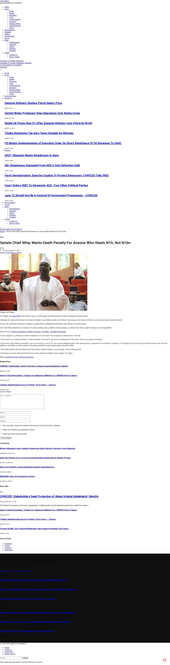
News (7, 9)
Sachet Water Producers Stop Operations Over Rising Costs (42, 113)
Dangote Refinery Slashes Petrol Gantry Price (33, 103)
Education (13, 15)
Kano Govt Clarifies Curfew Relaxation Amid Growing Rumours (27, 467)
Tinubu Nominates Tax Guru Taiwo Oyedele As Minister (39, 133)
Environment (9, 36)
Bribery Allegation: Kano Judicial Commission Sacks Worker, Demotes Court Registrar (37, 448)
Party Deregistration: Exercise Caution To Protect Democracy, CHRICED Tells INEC (57, 175)
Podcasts (12, 49)
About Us (8, 650)
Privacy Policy (14, 57)
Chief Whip (16, 316)
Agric (11, 17)
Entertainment (14, 42)
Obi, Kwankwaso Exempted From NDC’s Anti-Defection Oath (42, 165)
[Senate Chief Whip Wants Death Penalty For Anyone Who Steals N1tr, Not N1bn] (43, 310)
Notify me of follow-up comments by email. (19, 430)
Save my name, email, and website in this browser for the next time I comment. (31, 425)
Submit (25, 658)
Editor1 (8, 250)
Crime (11, 11)
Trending (12, 51)
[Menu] (1, 69)
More (7, 40)
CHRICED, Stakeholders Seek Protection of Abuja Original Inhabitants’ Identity (34, 366)
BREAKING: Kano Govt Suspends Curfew (17, 476)
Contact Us (13, 55)
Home (7, 7)
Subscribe (3, 67)
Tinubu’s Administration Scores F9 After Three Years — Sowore (28, 385)
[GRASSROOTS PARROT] (11, 65)
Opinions (12, 44)
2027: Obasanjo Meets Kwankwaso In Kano (32, 155)
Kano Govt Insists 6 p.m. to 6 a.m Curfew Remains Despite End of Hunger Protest (35, 458)
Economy (12, 22)
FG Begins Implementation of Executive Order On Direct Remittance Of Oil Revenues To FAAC (63, 143)
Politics (7, 34)
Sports (7, 38)
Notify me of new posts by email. (15, 434)
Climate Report (14, 19)
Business (8, 32)
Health (11, 13)
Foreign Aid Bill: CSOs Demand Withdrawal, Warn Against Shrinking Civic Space (34, 529)
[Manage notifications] (164, 660)
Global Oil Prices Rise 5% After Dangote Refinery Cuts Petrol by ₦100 (48, 123)
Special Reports (15, 26)
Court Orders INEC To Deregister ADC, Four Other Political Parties (46, 185)
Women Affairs (14, 24)
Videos (11, 47)
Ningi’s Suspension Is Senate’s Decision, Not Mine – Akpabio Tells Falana (38, 332)
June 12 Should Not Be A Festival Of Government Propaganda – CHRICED (51, 195)
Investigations (10, 30)
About (7, 53)
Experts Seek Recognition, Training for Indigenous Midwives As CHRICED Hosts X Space (38, 375)
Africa (11, 28)
